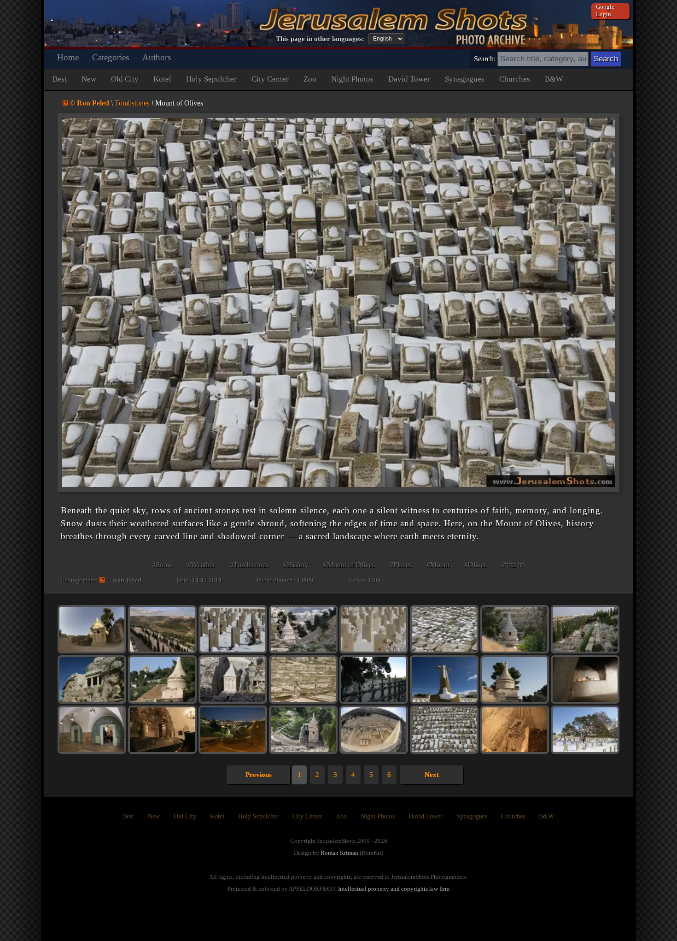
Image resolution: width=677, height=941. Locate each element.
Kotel (162, 79)
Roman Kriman (339, 852)
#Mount (437, 565)
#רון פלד (513, 565)
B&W (554, 79)
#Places (401, 565)
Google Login (605, 10)
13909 (305, 580)
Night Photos (352, 79)
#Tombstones (249, 565)
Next (432, 774)
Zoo (309, 79)
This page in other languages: (320, 38)
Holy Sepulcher (211, 79)
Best (60, 79)
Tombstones (132, 103)
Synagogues (464, 79)
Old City (125, 79)
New (89, 79)
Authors (156, 57)
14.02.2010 (207, 580)
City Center (270, 79)
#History (296, 565)
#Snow (162, 565)
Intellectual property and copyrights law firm (393, 888)
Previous (258, 774)
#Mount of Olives (349, 565)
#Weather (201, 565)
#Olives (475, 565)
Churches (514, 79)
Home (68, 57)
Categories (110, 57)
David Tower (409, 79)
